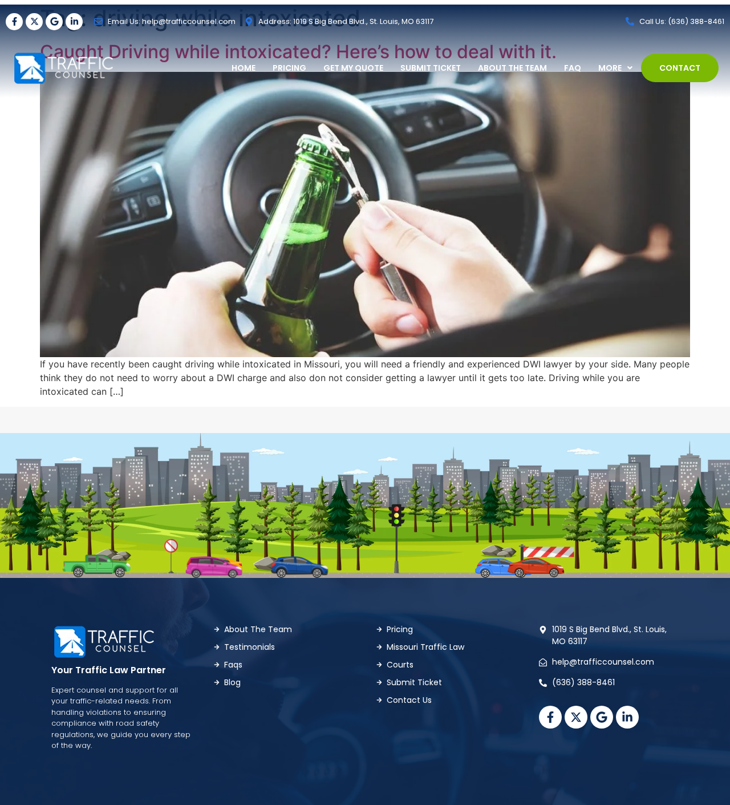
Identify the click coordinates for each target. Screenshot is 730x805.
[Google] (54, 21)
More (610, 68)
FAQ (572, 68)
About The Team (512, 68)
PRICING (289, 68)
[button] (615, 68)
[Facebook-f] (14, 21)
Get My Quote (353, 68)
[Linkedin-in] (74, 21)
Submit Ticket (430, 68)
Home (244, 68)
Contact (679, 68)
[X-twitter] (34, 21)
